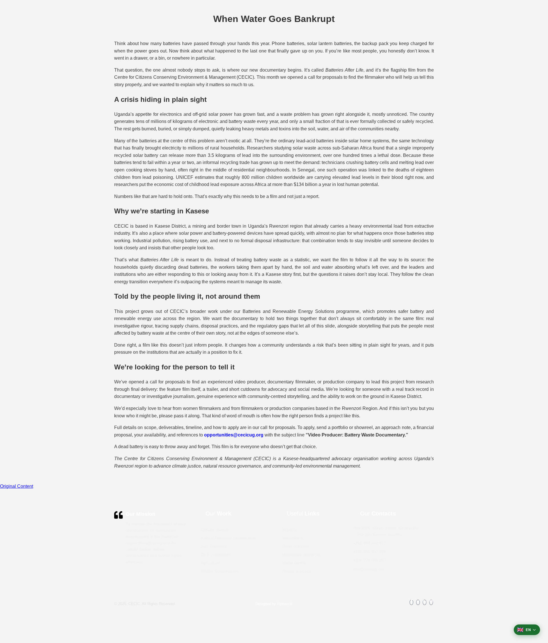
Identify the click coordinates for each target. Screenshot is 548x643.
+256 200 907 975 (369, 551)
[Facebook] (411, 602)
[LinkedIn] (424, 602)
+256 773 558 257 (369, 560)
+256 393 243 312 (369, 543)
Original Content (16, 486)
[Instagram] (431, 602)
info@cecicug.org (368, 569)
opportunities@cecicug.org (233, 434)
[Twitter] (418, 602)
